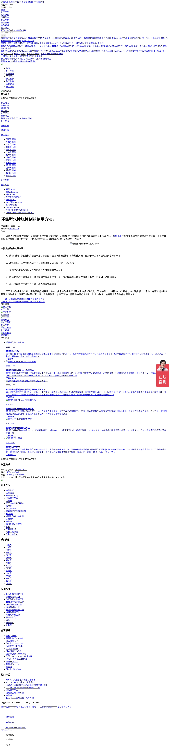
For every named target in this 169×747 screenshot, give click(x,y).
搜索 (3, 35)
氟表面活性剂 (12, 495)
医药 (8, 620)
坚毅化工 (117, 236)
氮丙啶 (9, 506)
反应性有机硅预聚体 (15, 503)
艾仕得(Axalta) (12, 649)
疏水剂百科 (11, 173)
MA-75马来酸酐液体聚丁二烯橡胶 (21, 680)
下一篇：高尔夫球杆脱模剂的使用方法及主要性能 (23, 302)
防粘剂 (9, 552)
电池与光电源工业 (14, 604)
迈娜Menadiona (12, 207)
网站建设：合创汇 (65, 707)
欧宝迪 (9, 667)
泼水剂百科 (11, 168)
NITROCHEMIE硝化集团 (17, 210)
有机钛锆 (10, 493)
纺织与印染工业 (13, 607)
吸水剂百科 (11, 155)
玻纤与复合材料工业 (15, 599)
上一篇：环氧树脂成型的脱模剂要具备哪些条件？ (23, 299)
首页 (3, 10)
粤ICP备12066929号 (9, 707)
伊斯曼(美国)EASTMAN (16, 659)
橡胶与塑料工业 (13, 615)
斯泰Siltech (10, 194)
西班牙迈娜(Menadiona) (16, 654)
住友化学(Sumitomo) (14, 643)
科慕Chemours (12, 192)
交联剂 (9, 547)
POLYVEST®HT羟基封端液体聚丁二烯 (23, 688)
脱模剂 (9, 571)
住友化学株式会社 (14, 197)
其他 (8, 527)
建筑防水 (10, 623)
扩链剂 (9, 565)
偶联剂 (9, 545)
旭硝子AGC (11, 200)
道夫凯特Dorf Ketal (14, 202)
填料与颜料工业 (13, 612)
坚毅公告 (5, 108)
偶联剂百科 (11, 139)
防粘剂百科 (11, 147)
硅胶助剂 (10, 519)
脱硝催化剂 (11, 617)
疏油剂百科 (11, 176)
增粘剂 (9, 563)
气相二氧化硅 (12, 534)
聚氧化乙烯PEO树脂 (15, 516)
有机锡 (9, 521)
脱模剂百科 (27, 118)
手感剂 (9, 576)
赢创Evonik (11, 189)
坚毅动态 (5, 105)
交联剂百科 (11, 142)
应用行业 (5, 17)
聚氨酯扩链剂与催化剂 (16, 511)
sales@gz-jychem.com (15, 475)
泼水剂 (9, 573)
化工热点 (5, 103)
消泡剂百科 (11, 163)
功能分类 (5, 15)
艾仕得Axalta (11, 205)
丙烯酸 (9, 501)
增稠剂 (9, 584)
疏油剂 (9, 581)
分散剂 (9, 558)
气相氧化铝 (11, 529)
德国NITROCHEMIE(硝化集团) (19, 656)
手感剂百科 (11, 170)
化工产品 (5, 12)
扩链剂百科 (11, 160)
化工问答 (5, 113)
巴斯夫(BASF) (12, 661)
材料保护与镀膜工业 (15, 602)
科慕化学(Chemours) (14, 638)
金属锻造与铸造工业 (15, 610)
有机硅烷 (10, 490)
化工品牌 (5, 20)
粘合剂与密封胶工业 (15, 594)
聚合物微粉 (11, 508)
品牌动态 (5, 116)
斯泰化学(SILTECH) (14, 646)
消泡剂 (9, 568)
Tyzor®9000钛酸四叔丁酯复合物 (20, 698)
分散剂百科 (11, 152)
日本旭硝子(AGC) (13, 651)
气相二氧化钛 (12, 532)
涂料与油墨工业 (13, 597)
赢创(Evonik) (11, 636)
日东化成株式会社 (14, 669)
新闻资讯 (5, 25)
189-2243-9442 (7, 30)
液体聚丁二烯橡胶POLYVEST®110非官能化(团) (26, 685)
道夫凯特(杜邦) (12, 641)
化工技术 (5, 111)
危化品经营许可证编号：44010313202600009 (38, 707)
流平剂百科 (11, 150)
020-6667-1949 (20, 30)
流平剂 (9, 555)
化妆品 (9, 625)
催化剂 (9, 550)
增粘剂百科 (11, 157)
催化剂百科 (11, 144)
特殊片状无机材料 (14, 524)
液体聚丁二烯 (12, 498)
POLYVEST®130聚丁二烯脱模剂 (20, 682)
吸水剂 (9, 560)
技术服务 (5, 28)
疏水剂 (9, 578)
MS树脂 (9, 514)
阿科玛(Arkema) (12, 664)
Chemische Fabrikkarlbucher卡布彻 (20, 213)
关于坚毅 (5, 22)
